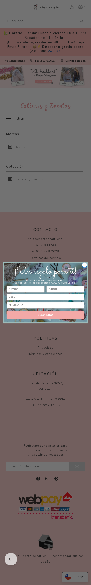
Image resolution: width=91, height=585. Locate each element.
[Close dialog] (84, 265)
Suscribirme (45, 315)
